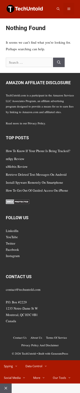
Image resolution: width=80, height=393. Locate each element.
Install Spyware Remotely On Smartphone (34, 182)
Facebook (12, 249)
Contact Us (20, 337)
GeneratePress (59, 353)
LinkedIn (12, 231)
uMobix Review (17, 166)
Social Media (12, 378)
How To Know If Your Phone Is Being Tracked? (38, 151)
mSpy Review (15, 159)
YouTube (12, 237)
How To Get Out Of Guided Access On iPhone (37, 190)
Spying (8, 366)
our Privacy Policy (34, 123)
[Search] (59, 62)
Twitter (10, 243)
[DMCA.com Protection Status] (17, 203)
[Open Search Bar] (58, 9)
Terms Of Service (56, 337)
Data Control (33, 366)
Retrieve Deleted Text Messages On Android (36, 174)
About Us (36, 337)
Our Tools (59, 378)
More (36, 378)
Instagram (13, 256)
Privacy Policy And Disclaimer (40, 345)
